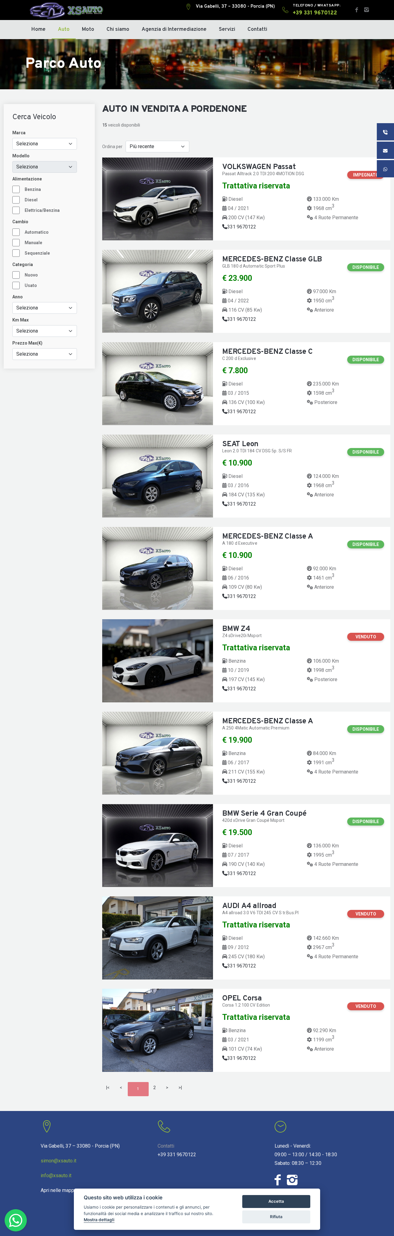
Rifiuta (276, 1216)
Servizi (227, 29)
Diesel (31, 199)
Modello (21, 155)
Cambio (20, 221)
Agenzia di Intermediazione (174, 29)
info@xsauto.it (56, 1175)
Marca (19, 132)
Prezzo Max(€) (27, 343)
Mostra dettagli (99, 1219)
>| (180, 1087)
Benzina (33, 189)
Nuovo (31, 275)
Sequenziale (37, 253)
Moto (88, 29)
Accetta (276, 1201)
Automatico (37, 232)
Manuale (33, 242)
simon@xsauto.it (58, 1161)
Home (38, 29)
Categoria (22, 264)
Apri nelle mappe (59, 1190)
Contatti (257, 29)
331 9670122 (241, 227)
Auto (64, 29)
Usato (31, 285)
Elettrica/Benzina (42, 210)
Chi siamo (118, 29)
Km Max (20, 319)
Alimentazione (27, 178)
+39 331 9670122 (177, 1154)
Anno (17, 296)
